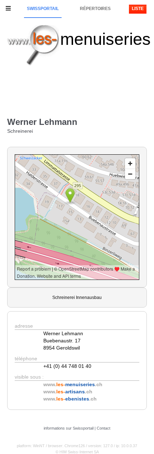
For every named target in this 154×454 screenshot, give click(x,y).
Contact (103, 428)
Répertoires (95, 8)
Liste (138, 8)
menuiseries (105, 38)
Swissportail (43, 8)
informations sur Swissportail (68, 428)
